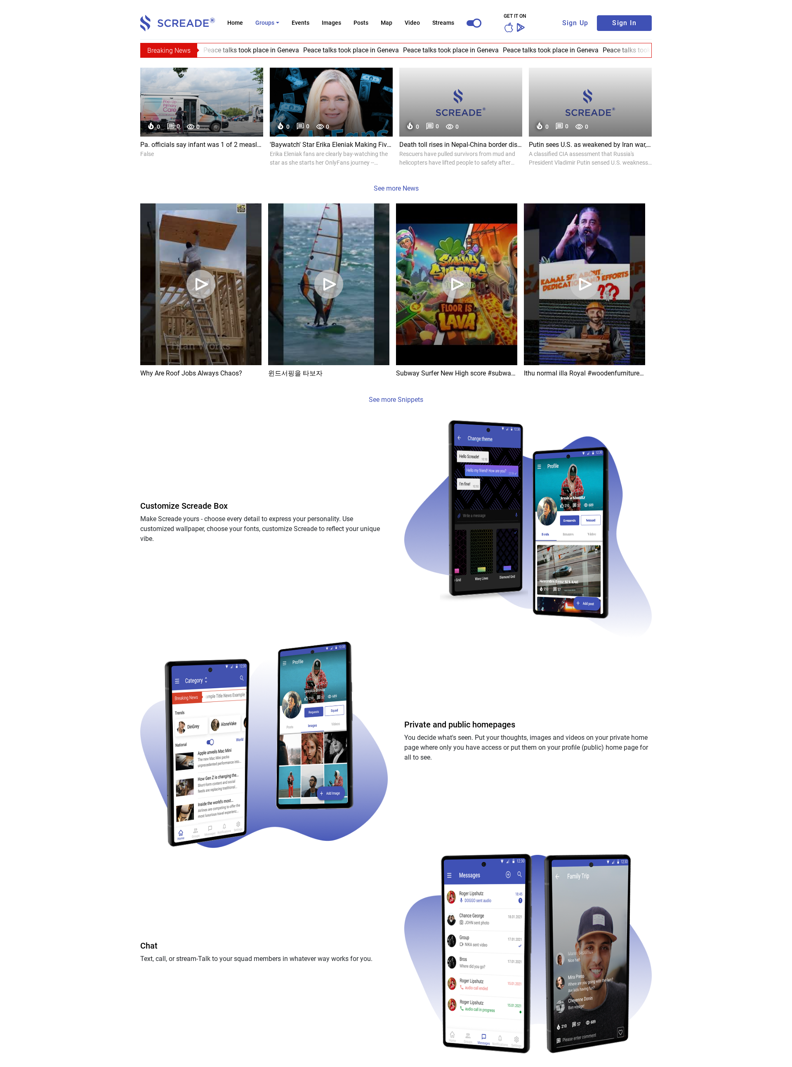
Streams (443, 22)
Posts (361, 22)
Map (386, 22)
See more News (396, 188)
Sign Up (575, 23)
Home (235, 22)
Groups (264, 22)
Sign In (624, 23)
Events (300, 22)
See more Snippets (396, 400)
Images (331, 22)
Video (412, 22)
